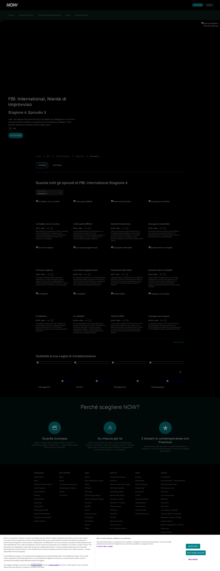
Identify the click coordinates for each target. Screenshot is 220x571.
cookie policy (36, 565)
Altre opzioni (193, 559)
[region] (110, 553)
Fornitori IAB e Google (105, 546)
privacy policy (54, 565)
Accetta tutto (193, 546)
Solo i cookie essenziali (195, 553)
